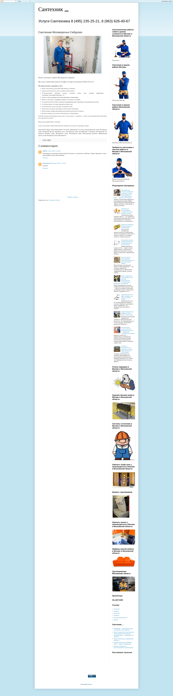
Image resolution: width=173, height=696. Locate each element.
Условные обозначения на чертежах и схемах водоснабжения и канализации (126, 349)
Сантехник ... (53, 10)
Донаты (116, 619)
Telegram (116, 615)
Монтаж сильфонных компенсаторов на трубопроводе (127, 226)
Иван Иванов (47, 163)
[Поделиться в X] (47, 140)
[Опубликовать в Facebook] (48, 140)
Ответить (45, 157)
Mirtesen (116, 611)
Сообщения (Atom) (54, 200)
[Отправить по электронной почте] (43, 140)
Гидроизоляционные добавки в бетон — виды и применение (127, 313)
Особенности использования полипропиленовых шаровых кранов (127, 211)
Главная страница (72, 197)
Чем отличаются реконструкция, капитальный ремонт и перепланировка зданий (128, 260)
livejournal (117, 613)
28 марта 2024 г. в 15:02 (58, 163)
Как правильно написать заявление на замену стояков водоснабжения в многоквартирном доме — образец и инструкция (123, 193)
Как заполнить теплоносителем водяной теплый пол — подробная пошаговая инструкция (128, 330)
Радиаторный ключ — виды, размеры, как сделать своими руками (127, 297)
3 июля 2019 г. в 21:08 (53, 151)
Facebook (116, 609)
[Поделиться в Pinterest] (50, 140)
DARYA (45, 151)
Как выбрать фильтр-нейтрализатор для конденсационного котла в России (127, 242)
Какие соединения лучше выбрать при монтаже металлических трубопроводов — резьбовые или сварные (123, 279)
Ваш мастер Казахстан (120, 617)
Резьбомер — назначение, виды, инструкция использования (123, 629)
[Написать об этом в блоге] (45, 140)
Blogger (90, 684)
